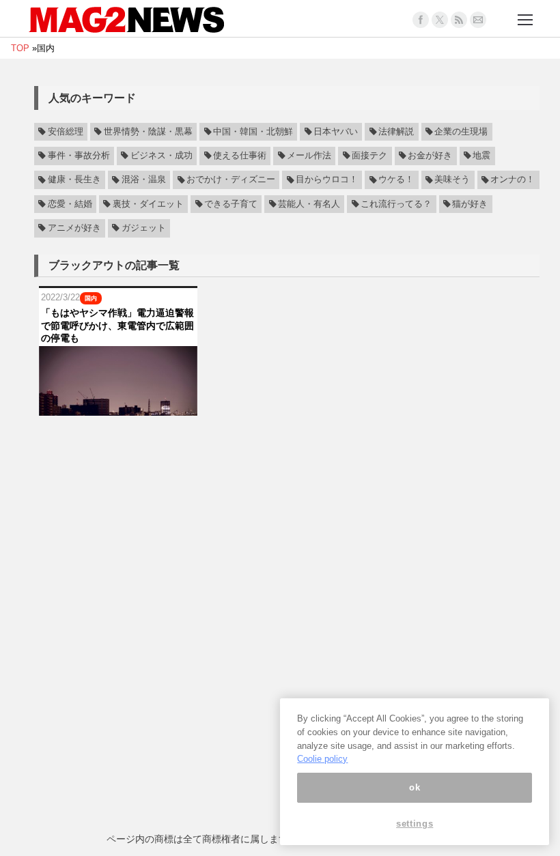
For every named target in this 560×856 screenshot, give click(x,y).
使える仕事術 (239, 155)
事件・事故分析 (79, 155)
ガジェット (144, 228)
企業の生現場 (461, 132)
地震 (481, 155)
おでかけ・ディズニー (230, 180)
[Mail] (478, 20)
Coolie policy (322, 759)
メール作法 (309, 155)
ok (414, 787)
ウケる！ (396, 180)
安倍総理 (65, 132)
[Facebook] (420, 20)
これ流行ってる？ (396, 204)
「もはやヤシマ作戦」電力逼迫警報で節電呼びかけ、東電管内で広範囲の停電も (117, 325)
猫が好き (470, 204)
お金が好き (430, 155)
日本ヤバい (335, 132)
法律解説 (396, 132)
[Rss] (459, 20)
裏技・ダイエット (148, 204)
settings (414, 823)
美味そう (452, 180)
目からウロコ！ (327, 180)
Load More (287, 442)
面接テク (369, 155)
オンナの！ (512, 180)
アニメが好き (74, 228)
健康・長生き (74, 180)
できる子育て (230, 204)
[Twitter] (440, 20)
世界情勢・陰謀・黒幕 (148, 132)
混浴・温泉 (144, 180)
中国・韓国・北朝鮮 (253, 132)
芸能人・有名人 (309, 204)
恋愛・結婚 (70, 204)
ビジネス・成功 (161, 155)
